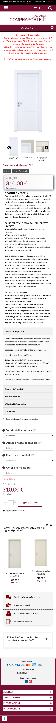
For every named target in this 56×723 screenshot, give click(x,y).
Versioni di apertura (21, 430)
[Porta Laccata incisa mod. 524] (14, 553)
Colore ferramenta (19, 467)
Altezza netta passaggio (24, 442)
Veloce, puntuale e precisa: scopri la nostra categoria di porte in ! (28, 2)
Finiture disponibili (20, 455)
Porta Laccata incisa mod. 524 (14, 574)
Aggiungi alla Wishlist (15, 510)
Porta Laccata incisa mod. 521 (41, 572)
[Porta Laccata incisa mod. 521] (40, 552)
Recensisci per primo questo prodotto (22, 419)
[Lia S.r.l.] (28, 18)
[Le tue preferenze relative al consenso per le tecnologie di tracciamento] (4, 718)
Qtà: (5, 502)
